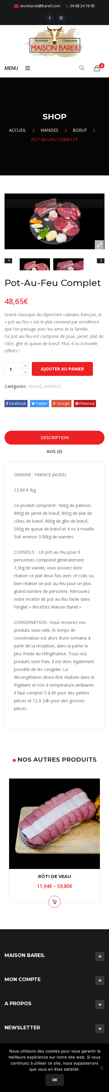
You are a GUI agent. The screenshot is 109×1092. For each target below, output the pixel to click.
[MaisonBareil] (54, 41)
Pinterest (86, 403)
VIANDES (49, 130)
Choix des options (54, 902)
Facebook (17, 403)
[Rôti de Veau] (54, 824)
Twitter (41, 403)
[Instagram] (61, 18)
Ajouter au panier (62, 369)
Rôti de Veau (54, 876)
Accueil (17, 130)
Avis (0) (54, 451)
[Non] (101, 1068)
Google (63, 403)
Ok (54, 1080)
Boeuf (80, 130)
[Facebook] (49, 18)
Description (55, 437)
